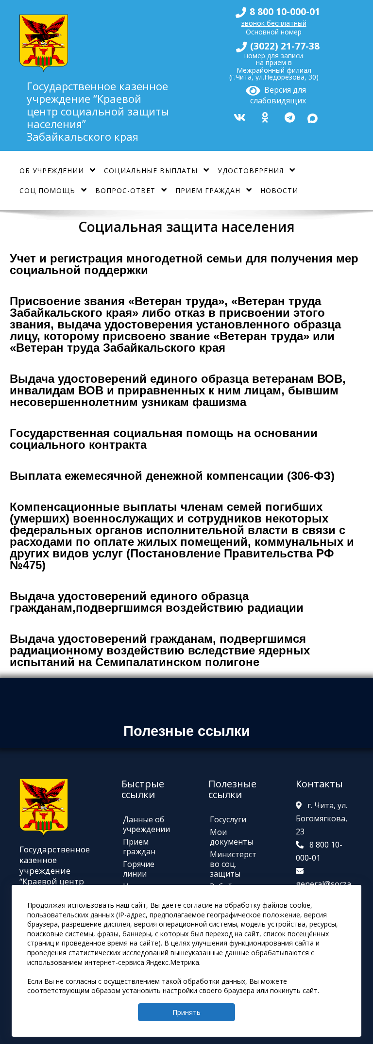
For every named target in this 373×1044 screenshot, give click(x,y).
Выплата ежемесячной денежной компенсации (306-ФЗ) (172, 475)
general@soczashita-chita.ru (323, 890)
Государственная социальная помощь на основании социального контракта (164, 438)
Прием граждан (207, 190)
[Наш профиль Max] (312, 117)
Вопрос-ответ (125, 190)
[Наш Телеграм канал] (288, 116)
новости (279, 190)
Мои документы (231, 837)
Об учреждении (51, 170)
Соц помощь (47, 190)
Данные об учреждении (146, 824)
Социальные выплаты (151, 170)
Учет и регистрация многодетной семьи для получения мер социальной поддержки (184, 264)
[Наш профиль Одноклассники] (264, 116)
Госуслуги (228, 819)
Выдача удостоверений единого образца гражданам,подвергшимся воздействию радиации (157, 601)
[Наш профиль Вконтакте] (238, 116)
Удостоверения (251, 170)
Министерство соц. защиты (233, 864)
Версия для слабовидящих (278, 93)
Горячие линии (138, 869)
